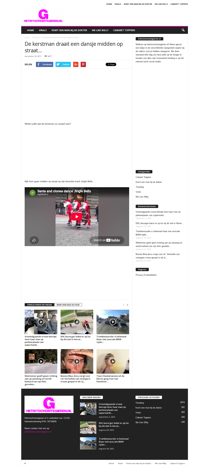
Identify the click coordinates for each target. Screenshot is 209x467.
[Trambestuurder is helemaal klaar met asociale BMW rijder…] (112, 322)
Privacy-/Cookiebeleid (146, 275)
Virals (118, 4)
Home (109, 4)
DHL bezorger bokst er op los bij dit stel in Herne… (75, 338)
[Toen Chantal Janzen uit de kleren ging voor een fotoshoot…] (112, 361)
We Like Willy (161, 4)
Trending (140, 187)
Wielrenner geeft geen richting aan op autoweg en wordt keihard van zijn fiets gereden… (41, 380)
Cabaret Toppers (179, 4)
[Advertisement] (128, 15)
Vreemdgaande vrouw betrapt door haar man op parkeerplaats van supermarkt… (40, 340)
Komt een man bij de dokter (138, 4)
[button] (183, 30)
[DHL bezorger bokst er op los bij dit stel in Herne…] (77, 322)
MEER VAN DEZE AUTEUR (68, 304)
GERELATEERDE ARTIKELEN (39, 304)
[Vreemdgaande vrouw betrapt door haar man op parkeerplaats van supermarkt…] (41, 322)
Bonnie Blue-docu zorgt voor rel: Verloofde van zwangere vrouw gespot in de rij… (75, 378)
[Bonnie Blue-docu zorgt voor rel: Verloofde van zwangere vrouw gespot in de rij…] (77, 361)
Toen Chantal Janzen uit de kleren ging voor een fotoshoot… (110, 378)
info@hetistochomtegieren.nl (37, 432)
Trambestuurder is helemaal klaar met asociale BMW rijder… (111, 339)
